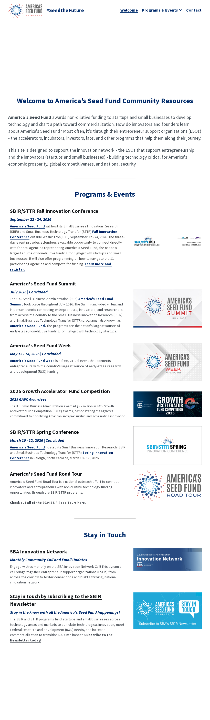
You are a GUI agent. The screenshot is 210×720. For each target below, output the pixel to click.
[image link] (167, 241)
